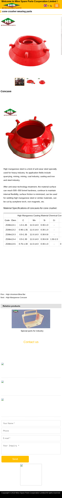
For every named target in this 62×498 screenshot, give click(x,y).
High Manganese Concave (16, 298)
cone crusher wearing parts (17, 11)
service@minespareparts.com (31, 391)
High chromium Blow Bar (15, 294)
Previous (4, 47)
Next (58, 47)
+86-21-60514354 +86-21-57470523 (31, 373)
